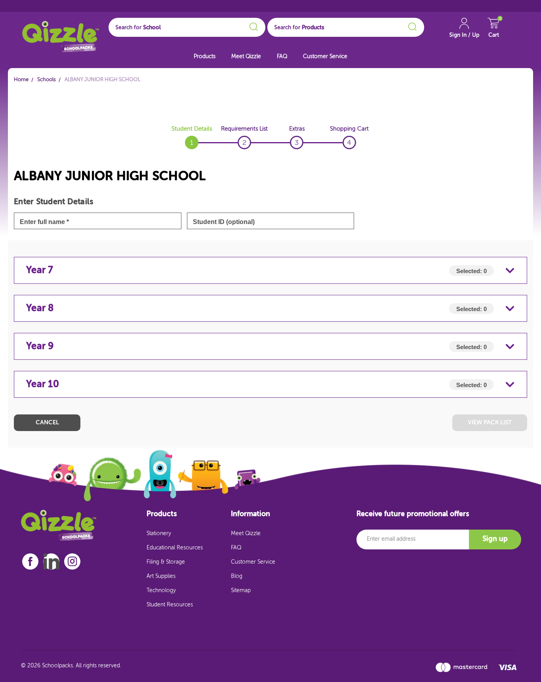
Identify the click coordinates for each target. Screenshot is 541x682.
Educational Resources (175, 548)
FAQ (282, 56)
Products (204, 56)
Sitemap (241, 590)
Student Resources (170, 605)
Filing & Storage (166, 562)
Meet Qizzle (246, 56)
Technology (161, 590)
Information (250, 514)
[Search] (252, 25)
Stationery (159, 533)
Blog (236, 576)
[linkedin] (51, 561)
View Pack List (490, 423)
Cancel (47, 423)
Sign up (495, 539)
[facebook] (30, 561)
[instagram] (72, 561)
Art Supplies (161, 576)
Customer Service (325, 56)
